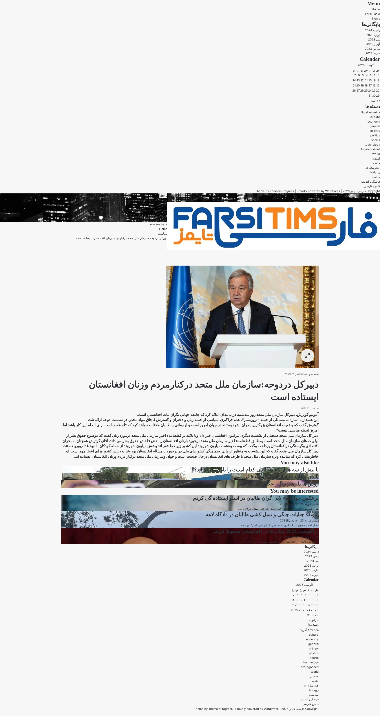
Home (376, 9)
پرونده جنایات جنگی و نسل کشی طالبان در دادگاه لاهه (262, 514)
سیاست (375, 177)
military (375, 130)
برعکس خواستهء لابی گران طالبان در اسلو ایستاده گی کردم (256, 498)
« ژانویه (375, 100)
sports (375, 140)
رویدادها (375, 172)
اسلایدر (375, 158)
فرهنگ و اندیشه (370, 181)
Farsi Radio (372, 14)
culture (375, 117)
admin (315, 374)
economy (373, 121)
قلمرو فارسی (372, 186)
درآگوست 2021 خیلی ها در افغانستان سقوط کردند (266, 531)
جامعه (376, 163)
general (375, 126)
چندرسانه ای (372, 167)
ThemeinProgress (282, 191)
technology (372, 144)
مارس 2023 (372, 48)
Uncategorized (370, 149)
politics (375, 135)
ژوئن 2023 (373, 35)
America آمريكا (370, 112)
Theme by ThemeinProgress (213, 708)
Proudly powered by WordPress (318, 191)
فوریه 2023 (372, 53)
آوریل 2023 (372, 44)
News (376, 18)
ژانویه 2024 (372, 30)
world (376, 154)
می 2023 (374, 39)
